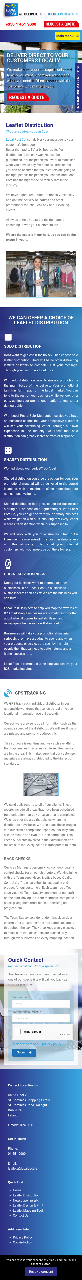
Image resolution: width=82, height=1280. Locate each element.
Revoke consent (41, 1271)
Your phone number (25, 1012)
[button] (67, 36)
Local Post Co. (16, 139)
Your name (19, 997)
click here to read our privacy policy (37, 1044)
